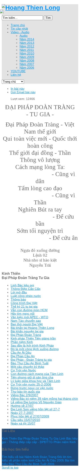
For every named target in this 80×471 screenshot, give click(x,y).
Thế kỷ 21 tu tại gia (24, 306)
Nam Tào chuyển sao (26, 320)
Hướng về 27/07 (22, 405)
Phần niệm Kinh (22, 342)
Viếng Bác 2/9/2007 (24, 395)
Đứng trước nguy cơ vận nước (32, 388)
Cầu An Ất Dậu (21, 352)
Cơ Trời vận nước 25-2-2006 (31, 384)
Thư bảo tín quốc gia (25, 391)
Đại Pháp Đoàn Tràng (26, 335)
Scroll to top (10, 467)
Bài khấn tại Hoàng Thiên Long (32, 328)
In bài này (17, 88)
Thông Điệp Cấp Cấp (25, 289)
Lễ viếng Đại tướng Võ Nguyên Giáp (36, 402)
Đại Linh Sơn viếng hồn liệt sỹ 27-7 (35, 409)
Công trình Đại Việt (24, 303)
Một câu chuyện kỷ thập (27, 366)
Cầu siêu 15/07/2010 (25, 420)
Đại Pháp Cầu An (23, 356)
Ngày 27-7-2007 (22, 413)
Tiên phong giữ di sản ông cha (32, 377)
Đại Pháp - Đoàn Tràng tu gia (31, 359)
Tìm (48, 17)
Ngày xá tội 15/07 (23, 423)
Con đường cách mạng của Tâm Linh (37, 374)
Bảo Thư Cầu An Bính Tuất (29, 363)
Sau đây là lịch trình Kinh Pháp (32, 345)
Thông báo (18, 299)
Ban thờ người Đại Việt (27, 324)
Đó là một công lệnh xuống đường (35, 349)
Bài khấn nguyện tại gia (27, 331)
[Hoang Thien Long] (31, 7)
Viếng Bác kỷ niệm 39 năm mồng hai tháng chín (44, 398)
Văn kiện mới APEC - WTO (29, 317)
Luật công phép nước (26, 296)
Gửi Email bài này (23, 92)
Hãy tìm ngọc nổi (22, 313)
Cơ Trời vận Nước (23, 370)
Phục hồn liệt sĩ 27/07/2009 (30, 416)
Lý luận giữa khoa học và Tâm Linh (35, 381)
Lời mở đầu (19, 292)
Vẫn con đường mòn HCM (29, 310)
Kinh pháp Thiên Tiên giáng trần (33, 338)
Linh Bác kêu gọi (22, 285)
